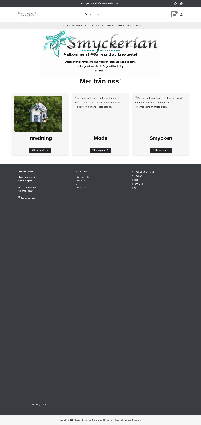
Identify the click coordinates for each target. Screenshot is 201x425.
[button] (84, 25)
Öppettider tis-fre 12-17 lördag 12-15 (101, 3)
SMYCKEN (137, 176)
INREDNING (137, 184)
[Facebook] (181, 3)
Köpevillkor (80, 180)
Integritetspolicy (82, 177)
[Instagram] (175, 3)
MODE (135, 180)
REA (134, 188)
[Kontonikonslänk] (181, 14)
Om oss (78, 184)
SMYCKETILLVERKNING (143, 172)
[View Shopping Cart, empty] (174, 14)
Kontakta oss (81, 188)
